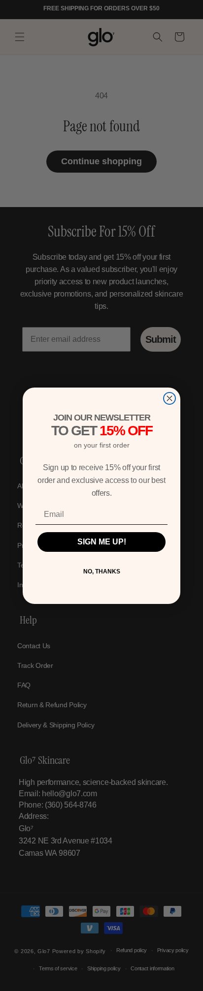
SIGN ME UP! (101, 542)
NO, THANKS (101, 571)
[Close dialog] (169, 398)
